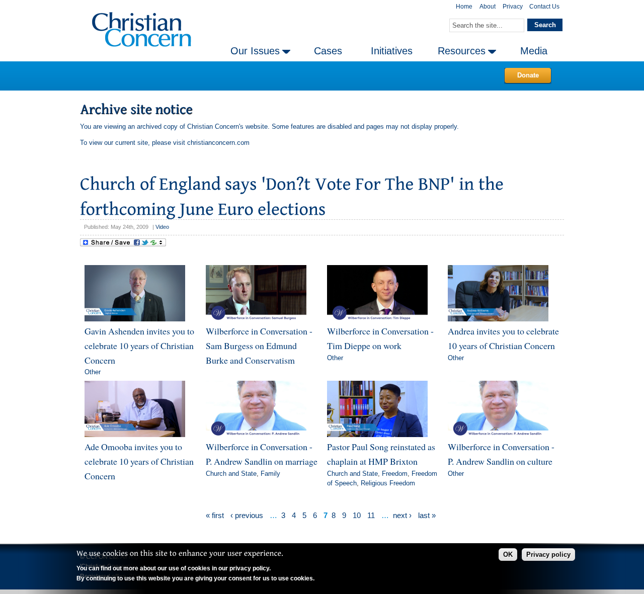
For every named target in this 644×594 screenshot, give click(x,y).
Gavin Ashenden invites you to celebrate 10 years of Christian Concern (139, 345)
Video (162, 227)
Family (270, 473)
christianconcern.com (218, 142)
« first (215, 515)
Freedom (395, 473)
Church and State (231, 473)
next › (402, 515)
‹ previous (246, 515)
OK (508, 554)
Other (93, 372)
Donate (528, 75)
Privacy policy (548, 554)
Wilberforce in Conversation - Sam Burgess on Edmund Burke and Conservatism (259, 345)
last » (427, 515)
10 (357, 515)
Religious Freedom (388, 483)
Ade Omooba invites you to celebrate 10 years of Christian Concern (139, 461)
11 (371, 515)
